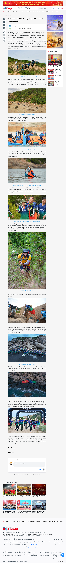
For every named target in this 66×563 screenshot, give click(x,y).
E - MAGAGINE (57, 11)
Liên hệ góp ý (57, 543)
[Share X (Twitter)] (4, 22)
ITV (52, 11)
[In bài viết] (4, 38)
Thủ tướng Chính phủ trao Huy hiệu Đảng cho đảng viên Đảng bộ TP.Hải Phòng (58, 78)
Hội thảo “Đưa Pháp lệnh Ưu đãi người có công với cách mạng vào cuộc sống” (38, 497)
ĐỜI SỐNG (48, 11)
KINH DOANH (23, 11)
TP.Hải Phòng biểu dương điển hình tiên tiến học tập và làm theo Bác (24, 512)
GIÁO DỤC (43, 11)
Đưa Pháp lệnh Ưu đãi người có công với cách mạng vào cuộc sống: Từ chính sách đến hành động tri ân (23, 497)
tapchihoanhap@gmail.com (33, 547)
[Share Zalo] (4, 25)
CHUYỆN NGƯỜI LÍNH (15, 11)
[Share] (4, 28)
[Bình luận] (4, 32)
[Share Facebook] (4, 19)
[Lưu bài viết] (4, 35)
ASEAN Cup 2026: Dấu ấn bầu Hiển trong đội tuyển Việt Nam (9, 496)
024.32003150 (33, 544)
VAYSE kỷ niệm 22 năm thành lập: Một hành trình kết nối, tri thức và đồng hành (9, 512)
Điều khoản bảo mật (58, 541)
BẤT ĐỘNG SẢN (30, 11)
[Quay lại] (4, 41)
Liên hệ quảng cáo (58, 539)
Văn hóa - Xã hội (7, 15)
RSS (55, 545)
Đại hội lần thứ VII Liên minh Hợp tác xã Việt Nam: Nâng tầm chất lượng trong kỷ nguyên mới (38, 513)
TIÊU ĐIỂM (7, 11)
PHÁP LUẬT (37, 11)
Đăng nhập (57, 8)
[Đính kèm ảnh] (40, 469)
